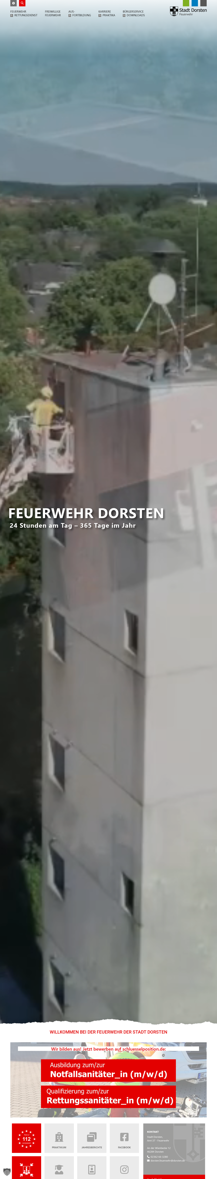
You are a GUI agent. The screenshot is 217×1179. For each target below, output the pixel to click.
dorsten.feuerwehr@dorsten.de (168, 1160)
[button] (13, 3)
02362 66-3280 (159, 1156)
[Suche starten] (22, 3)
